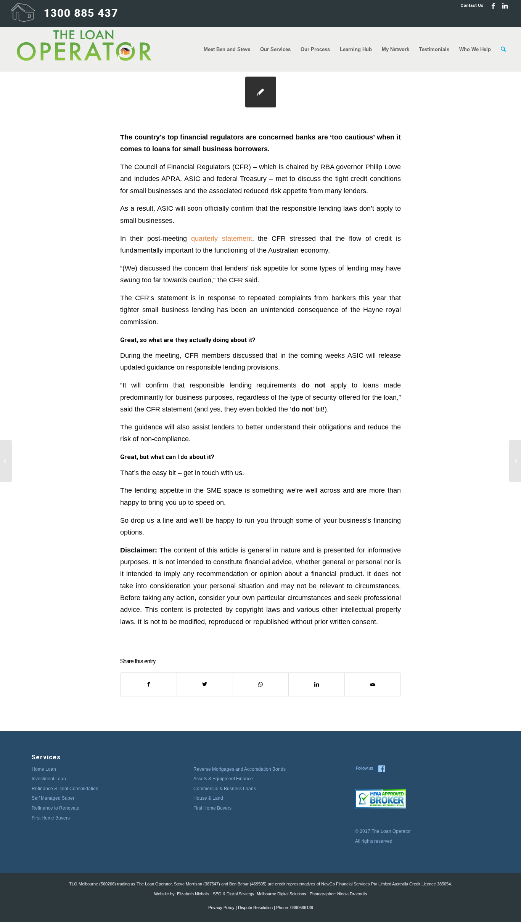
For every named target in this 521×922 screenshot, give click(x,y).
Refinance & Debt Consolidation (65, 788)
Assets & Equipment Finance (223, 778)
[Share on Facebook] (149, 684)
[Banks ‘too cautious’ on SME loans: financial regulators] (6, 461)
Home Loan (44, 769)
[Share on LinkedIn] (316, 684)
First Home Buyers (51, 818)
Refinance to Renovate (55, 808)
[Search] (503, 49)
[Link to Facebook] (493, 5)
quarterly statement (221, 238)
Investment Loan (49, 778)
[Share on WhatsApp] (261, 684)
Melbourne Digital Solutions (281, 894)
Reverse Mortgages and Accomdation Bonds (239, 769)
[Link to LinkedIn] (505, 5)
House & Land (208, 798)
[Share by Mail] (372, 684)
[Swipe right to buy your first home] (515, 461)
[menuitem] (470, 6)
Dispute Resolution (255, 907)
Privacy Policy (221, 907)
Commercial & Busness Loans (224, 788)
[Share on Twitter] (205, 684)
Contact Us (472, 5)
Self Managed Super (53, 798)
